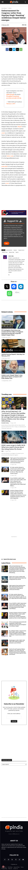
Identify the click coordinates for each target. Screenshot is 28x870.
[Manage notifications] (3, 866)
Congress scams (21, 250)
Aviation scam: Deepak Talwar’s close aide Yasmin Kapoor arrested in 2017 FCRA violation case (11, 376)
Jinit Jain (24, 25)
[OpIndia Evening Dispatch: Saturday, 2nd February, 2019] (13, 346)
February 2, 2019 (10, 103)
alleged (20, 126)
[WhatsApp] (20, 49)
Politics (9, 8)
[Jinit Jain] (5, 265)
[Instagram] (8, 859)
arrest (7, 183)
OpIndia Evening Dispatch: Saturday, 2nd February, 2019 (12, 355)
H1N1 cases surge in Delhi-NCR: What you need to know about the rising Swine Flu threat (13, 447)
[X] (10, 49)
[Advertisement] (14, 517)
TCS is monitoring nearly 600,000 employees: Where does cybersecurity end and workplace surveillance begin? (17, 624)
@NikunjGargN (10, 94)
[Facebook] (7, 49)
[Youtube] (23, 859)
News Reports (4, 8)
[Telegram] (14, 49)
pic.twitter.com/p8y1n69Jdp (13, 98)
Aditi (2, 451)
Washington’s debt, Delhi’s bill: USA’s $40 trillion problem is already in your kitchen (17, 641)
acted (3, 133)
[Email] (17, 49)
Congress (15, 250)
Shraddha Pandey (5, 422)
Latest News (5, 563)
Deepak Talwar (5, 252)
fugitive (17, 252)
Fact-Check (4, 408)
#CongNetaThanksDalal (12, 96)
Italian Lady (10, 156)
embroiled (4, 166)
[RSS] (12, 859)
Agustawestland (9, 250)
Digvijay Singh (11, 252)
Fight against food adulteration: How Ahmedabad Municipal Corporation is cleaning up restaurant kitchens (18, 460)
